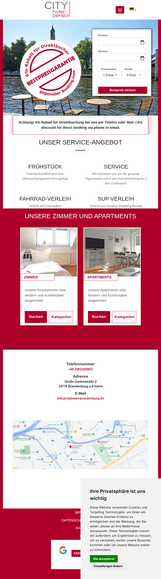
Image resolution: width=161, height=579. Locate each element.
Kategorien (61, 317)
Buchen (36, 317)
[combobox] (132, 10)
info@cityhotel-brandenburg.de (80, 398)
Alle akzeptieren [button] (104, 558)
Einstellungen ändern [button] (108, 566)
